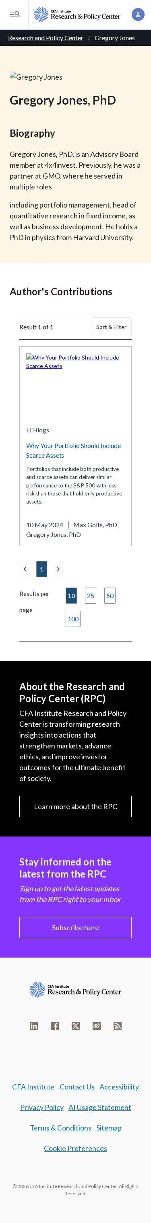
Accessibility (119, 1086)
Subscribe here (75, 927)
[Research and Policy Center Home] (77, 14)
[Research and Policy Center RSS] (118, 1026)
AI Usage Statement (99, 1107)
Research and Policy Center (45, 37)
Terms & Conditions (60, 1127)
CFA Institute (33, 1086)
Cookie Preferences (75, 1148)
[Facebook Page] (55, 1026)
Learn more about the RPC (75, 806)
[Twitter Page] (76, 1026)
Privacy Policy (42, 1107)
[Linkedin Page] (34, 1026)
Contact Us (77, 1086)
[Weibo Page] (97, 1026)
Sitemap (109, 1127)
